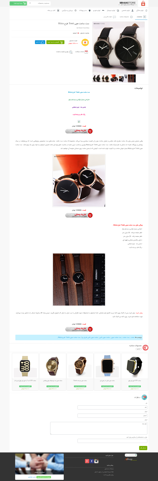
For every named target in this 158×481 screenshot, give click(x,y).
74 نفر (38, 42)
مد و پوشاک (83, 10)
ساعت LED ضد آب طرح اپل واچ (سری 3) (25, 380)
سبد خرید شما (18, 3)
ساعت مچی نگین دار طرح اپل (107, 380)
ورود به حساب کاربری (44, 477)
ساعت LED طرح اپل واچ (135, 380)
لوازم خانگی (139, 10)
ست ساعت (126, 337)
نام (146, 403)
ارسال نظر (143, 448)
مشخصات (139, 17)
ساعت (132, 337)
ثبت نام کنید (31, 477)
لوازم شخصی (126, 10)
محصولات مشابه (124, 17)
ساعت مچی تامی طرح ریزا (90, 337)
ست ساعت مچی (116, 337)
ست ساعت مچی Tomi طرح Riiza (69, 337)
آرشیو (138, 349)
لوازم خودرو (96, 10)
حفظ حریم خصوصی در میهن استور (104, 472)
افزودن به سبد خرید (53, 42)
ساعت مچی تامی (104, 337)
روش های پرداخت (109, 475)
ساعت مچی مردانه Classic (80, 380)
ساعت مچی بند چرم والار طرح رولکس (52, 380)
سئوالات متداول (109, 469)
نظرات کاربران (108, 17)
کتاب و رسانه (51, 10)
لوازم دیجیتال (111, 10)
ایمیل (146, 411)
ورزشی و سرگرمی (67, 10)
